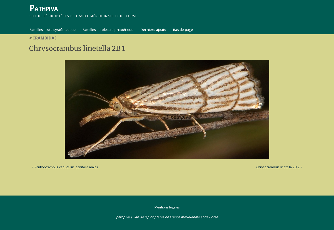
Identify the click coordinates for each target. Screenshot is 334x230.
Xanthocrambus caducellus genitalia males (66, 167)
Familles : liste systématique (53, 29)
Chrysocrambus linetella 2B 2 (277, 167)
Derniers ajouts (153, 29)
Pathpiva (44, 7)
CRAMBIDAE (43, 38)
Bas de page (183, 29)
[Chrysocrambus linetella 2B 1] (167, 109)
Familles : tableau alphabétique (107, 29)
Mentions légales (167, 207)
